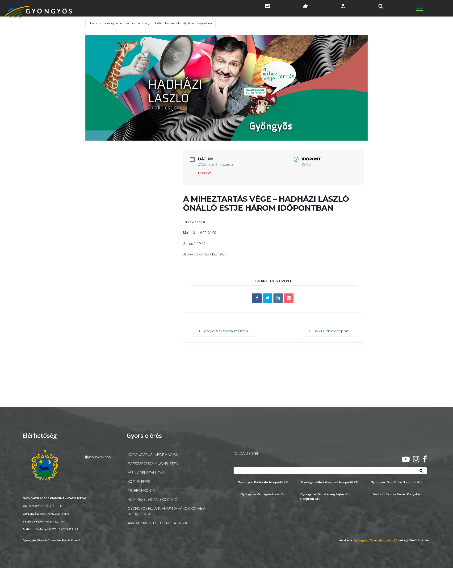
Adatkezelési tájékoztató (153, 499)
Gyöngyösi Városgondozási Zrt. (263, 494)
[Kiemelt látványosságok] (305, 6)
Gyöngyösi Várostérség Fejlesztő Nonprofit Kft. (324, 497)
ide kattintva (202, 254)
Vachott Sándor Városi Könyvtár (396, 494)
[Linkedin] (278, 298)
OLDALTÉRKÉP (247, 453)
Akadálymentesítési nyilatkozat (158, 523)
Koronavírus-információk (153, 455)
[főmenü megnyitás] (434, 9)
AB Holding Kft (388, 540)
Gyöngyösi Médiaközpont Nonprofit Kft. (330, 482)
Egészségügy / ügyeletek (153, 464)
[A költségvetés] (343, 6)
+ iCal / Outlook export (329, 331)
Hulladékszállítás (146, 473)
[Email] (289, 298)
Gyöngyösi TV (363, 540)
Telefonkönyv (141, 491)
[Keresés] (380, 6)
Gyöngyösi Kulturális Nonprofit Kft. (263, 482)
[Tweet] (267, 298)
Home (94, 23)
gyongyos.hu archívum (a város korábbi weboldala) (167, 511)
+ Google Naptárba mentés (223, 331)
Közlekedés (139, 482)
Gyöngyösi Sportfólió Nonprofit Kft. (397, 482)
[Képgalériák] (267, 6)
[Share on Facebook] (257, 298)
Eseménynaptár (113, 23)
